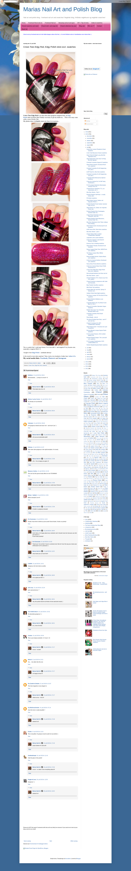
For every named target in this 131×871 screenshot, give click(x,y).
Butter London (97, 388)
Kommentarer (89, 124)
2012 (86, 366)
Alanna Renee (102, 377)
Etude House (97, 416)
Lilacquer (86, 447)
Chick (98, 394)
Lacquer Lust (104, 444)
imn (99, 511)
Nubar (98, 472)
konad (104, 510)
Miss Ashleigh (91, 460)
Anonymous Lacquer (97, 378)
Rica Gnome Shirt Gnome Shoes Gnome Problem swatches (99, 641)
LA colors (93, 444)
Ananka (30, 635)
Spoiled (97, 501)
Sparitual (92, 501)
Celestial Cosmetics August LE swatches (97, 162)
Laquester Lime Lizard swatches (95, 237)
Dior (87, 408)
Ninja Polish (100, 470)
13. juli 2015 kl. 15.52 (44, 611)
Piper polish (103, 481)
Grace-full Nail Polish (89, 431)
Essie (102, 415)
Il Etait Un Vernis (102, 434)
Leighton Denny (94, 446)
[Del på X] (51, 363)
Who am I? (91, 26)
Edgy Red (37, 365)
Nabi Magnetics (99, 465)
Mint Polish (103, 459)
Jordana (85, 441)
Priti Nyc (93, 490)
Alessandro (86, 378)
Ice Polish (92, 434)
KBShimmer (98, 441)
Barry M (103, 381)
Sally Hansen (99, 494)
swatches (44, 365)
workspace (88, 541)
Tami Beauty (95, 506)
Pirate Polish (87, 483)
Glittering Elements (90, 428)
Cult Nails (105, 401)
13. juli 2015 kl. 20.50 (38, 635)
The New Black (104, 506)
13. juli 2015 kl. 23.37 (45, 683)
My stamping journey (90, 529)
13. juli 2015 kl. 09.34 (49, 386)
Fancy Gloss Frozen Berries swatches (96, 264)
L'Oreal (104, 443)
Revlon (91, 493)
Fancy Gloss (99, 419)
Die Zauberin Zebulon (33, 683)
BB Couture (91, 381)
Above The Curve (96, 375)
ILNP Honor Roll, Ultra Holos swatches (97, 229)
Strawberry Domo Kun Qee (100, 630)
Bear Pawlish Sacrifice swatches (95, 285)
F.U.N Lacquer (93, 418)
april (88, 352)
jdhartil (30, 659)
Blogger (79, 858)
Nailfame (30, 375)
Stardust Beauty (94, 502)
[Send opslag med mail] (44, 363)
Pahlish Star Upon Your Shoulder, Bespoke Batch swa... (95, 310)
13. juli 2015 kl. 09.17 (46, 399)
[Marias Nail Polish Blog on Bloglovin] (92, 70)
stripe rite (86, 512)
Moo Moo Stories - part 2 (93, 231)
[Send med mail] (47, 363)
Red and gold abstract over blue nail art (97, 273)
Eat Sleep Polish (95, 410)
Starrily (103, 502)
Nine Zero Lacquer (90, 470)
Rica (96, 493)
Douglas (86, 410)
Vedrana (30, 447)
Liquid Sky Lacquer (100, 449)
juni (88, 347)
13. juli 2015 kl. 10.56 (42, 495)
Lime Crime (105, 447)
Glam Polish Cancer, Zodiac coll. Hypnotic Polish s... (95, 201)
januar (88, 359)
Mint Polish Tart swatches (93, 287)
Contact (99, 26)
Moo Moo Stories (89, 537)
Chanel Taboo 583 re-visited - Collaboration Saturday (94, 234)
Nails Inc (106, 467)
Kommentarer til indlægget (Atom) (39, 843)
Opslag (88, 121)
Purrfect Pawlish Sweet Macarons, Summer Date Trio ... (95, 219)
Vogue (88, 509)
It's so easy (99, 438)
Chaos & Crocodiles (89, 394)
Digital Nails (105, 406)
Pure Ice (100, 490)
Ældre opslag (73, 841)
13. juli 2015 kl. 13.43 (41, 519)
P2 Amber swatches (92, 198)
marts (88, 354)
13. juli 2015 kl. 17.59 (49, 482)
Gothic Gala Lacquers (101, 429)
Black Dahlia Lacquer (95, 385)
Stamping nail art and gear (66, 23)
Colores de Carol (101, 398)
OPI (92, 473)
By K (104, 388)
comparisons (88, 527)
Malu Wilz (91, 455)
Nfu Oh (97, 468)
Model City (99, 460)
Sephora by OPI (99, 496)
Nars (93, 468)
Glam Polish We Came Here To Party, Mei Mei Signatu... (96, 159)
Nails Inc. (87, 468)
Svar (29, 380)
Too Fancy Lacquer (100, 507)
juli (88, 147)
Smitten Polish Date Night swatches (96, 293)
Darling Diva (90, 405)
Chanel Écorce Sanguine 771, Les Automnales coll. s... (96, 189)
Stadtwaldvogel (32, 755)
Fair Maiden (103, 418)
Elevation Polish (90, 411)
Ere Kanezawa (32, 519)
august (89, 145)
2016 (86, 132)
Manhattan (105, 456)
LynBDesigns (105, 451)
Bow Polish (88, 388)
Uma (85, 509)
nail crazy (30, 587)
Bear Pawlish (88, 383)
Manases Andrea (32, 471)
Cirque (85, 398)
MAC (94, 452)
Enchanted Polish (95, 413)
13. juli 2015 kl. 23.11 (37, 659)
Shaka (89, 498)
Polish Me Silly (102, 483)
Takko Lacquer (87, 506)
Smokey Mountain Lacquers (100, 499)
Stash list (24, 29)
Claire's (92, 398)
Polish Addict (94, 483)
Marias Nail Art (33, 363)
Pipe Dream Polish (93, 481)
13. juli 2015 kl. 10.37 (38, 447)
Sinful (103, 498)
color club (93, 511)
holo (41, 365)
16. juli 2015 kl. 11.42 (42, 755)
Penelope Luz (91, 478)
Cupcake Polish (90, 403)
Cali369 (30, 563)
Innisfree (86, 438)
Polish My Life (87, 485)
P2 (104, 475)
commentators (101, 575)
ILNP (85, 435)
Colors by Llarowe (89, 400)
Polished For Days (97, 485)
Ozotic (99, 475)
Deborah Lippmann (101, 405)
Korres (91, 443)
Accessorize (93, 377)
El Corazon (105, 410)
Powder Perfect (95, 486)
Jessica (99, 439)
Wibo (106, 509)
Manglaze (97, 455)
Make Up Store (95, 454)
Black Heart (105, 385)
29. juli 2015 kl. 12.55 (42, 779)
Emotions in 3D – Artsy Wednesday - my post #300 (100, 583)
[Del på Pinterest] (55, 363)
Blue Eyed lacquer (89, 386)
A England (86, 375)
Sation (90, 496)
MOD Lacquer (101, 452)
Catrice (96, 390)
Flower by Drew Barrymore (102, 421)
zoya (90, 512)
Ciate (103, 396)
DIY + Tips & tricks (83, 23)
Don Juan (103, 408)
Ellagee (99, 411)
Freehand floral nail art (35, 23)
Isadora (91, 438)
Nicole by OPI (104, 468)
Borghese (105, 386)
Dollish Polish (95, 408)
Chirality (97, 396)
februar (89, 356)
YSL (86, 511)
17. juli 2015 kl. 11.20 (49, 551)
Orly (94, 475)
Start (50, 841)
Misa (85, 460)
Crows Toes (31, 365)
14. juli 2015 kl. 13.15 (37, 731)
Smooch (86, 501)
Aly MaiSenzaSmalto (33, 707)
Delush (85, 406)
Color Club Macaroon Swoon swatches (97, 153)
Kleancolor (86, 443)
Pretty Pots (100, 488)
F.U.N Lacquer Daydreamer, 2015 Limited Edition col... (95, 342)
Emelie (30, 731)
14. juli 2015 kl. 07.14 (45, 707)
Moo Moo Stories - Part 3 (93, 192)
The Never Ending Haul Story (92, 525)
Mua (98, 464)
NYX (92, 465)
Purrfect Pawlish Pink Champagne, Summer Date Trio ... (96, 212)
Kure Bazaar (98, 443)
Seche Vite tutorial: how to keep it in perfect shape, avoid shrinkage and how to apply (100, 613)
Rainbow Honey (94, 491)
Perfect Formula (100, 478)
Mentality (93, 459)
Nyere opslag (27, 841)
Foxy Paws (88, 423)
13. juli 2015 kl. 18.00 (49, 530)
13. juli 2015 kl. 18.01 (49, 599)
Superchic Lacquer (89, 504)
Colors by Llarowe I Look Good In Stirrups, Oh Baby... (95, 240)
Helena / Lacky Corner (34, 399)
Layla (87, 446)
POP (85, 476)
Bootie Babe (98, 386)
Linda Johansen (89, 449)
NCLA (87, 465)
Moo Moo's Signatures (95, 462)
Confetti (85, 401)
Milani (98, 459)
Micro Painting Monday (91, 535)
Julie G (91, 441)
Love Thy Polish (96, 451)
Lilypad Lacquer (94, 447)
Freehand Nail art (50, 23)
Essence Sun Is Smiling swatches (95, 243)
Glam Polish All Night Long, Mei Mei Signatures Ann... (96, 155)
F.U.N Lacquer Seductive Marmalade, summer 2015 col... (96, 185)
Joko (105, 439)
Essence (93, 415)
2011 (86, 368)
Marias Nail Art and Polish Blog (62, 9)
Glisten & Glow (96, 426)
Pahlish (90, 477)
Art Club (101, 380)
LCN (98, 444)
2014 (86, 362)
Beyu (98, 383)
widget (106, 575)
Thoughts (87, 539)
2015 (86, 134)
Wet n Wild (101, 509)
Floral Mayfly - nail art (92, 317)
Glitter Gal (105, 426)
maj (88, 350)
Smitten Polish (87, 499)
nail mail (87, 531)
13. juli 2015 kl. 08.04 (38, 375)
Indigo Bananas (99, 436)
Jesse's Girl (91, 439)
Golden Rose (92, 429)
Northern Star (91, 472)
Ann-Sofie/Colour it (33, 611)
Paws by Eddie (98, 476)
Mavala (104, 457)
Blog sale (82, 26)
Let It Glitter (103, 446)
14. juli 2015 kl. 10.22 (46, 541)
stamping (87, 523)
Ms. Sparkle (92, 464)
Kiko (104, 441)
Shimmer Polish (96, 498)
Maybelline (86, 459)
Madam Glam (87, 454)
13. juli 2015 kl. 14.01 (38, 563)
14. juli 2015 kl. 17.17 (49, 647)
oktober (89, 140)
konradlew (68, 858)
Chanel (99, 392)
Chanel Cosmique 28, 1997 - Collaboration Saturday (94, 323)
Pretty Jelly (92, 488)
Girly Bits (93, 424)
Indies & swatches (96, 23)
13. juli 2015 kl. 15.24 (39, 587)
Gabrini (104, 423)
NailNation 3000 (97, 467)
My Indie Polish (104, 464)
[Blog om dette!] (49, 363)
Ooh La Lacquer (101, 473)
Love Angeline (87, 451)
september (90, 143)
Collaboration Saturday (91, 521)
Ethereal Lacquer (88, 416)
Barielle (97, 381)
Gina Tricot (86, 424)
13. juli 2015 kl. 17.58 (49, 458)
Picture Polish (97, 480)
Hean (99, 431)
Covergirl (91, 401)
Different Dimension (94, 406)
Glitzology (99, 428)
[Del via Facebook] (53, 363)
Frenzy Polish (96, 423)
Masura (96, 457)
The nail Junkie (89, 507)
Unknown (30, 423)
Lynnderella (88, 452)
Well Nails (94, 509)
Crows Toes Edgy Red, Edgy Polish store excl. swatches (96, 270)
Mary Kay (89, 457)
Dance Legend (103, 403)
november (89, 138)
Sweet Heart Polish (101, 504)
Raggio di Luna (32, 779)
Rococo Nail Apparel (89, 494)
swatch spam (88, 533)
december (89, 136)
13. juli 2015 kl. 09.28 (39, 423)
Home (23, 23)
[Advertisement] (50, 835)
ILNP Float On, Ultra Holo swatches (96, 172)
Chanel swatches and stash (30, 26)
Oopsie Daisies (87, 475)
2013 (86, 364)
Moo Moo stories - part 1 (93, 275)
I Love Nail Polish (98, 433)
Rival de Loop (103, 493)
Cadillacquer (87, 390)
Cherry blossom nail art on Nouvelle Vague (100, 649)
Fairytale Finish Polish (89, 419)
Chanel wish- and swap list (49, 26)
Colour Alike (102, 400)
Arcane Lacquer (93, 380)
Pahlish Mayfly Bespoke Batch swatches (97, 345)
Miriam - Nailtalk (32, 495)
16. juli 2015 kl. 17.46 (49, 767)
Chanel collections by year (68, 26)
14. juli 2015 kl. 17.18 (49, 719)
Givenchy (100, 424)
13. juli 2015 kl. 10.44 (43, 471)
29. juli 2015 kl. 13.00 (49, 791)
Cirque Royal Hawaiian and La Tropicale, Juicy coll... (95, 215)
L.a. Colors (86, 444)
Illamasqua (87, 436)
